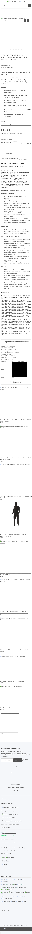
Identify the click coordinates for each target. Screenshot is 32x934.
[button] (28, 1)
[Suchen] (29, 5)
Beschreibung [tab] (23, 159)
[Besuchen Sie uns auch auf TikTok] (2, 920)
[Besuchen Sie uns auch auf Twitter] (2, 915)
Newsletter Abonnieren (25, 760)
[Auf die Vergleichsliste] (25, 20)
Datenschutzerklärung (7, 753)
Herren (14, 357)
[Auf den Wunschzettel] (28, 20)
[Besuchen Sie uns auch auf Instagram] (2, 919)
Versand (24, 925)
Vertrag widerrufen (7, 911)
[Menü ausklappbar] (3, 2)
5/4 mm (14, 378)
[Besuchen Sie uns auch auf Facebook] (2, 913)
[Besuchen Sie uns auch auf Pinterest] (2, 917)
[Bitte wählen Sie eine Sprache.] (22, 2)
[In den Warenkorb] (2, 17)
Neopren (24, 361)
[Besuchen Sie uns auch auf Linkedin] (2, 922)
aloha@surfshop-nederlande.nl (8, 850)
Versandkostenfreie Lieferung (17, 133)
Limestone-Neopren (17, 361)
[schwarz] (19, 369)
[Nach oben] (0, 933)
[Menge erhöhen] (29, 149)
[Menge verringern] (2, 149)
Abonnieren (18, 760)
